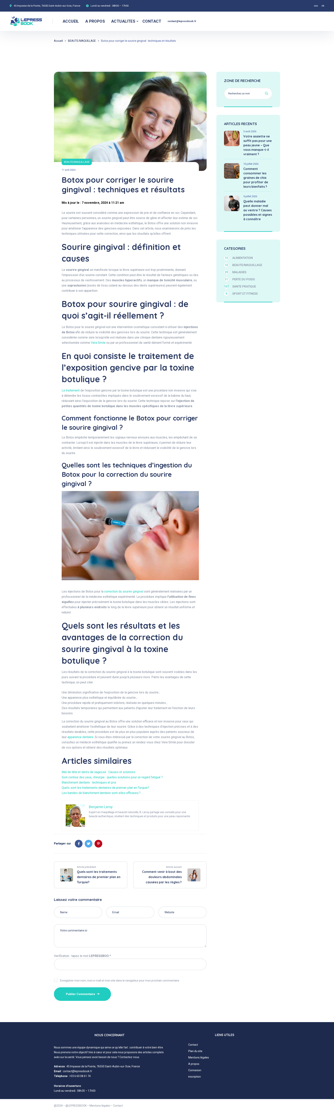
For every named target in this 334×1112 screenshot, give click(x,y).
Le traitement (71, 390)
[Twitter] (88, 844)
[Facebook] (79, 844)
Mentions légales (198, 1057)
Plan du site (195, 1051)
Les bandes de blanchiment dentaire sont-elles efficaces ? (101, 793)
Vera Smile (98, 343)
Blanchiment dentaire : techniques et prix (89, 782)
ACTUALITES (123, 21)
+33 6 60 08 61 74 (80, 1076)
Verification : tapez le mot (82, 956)
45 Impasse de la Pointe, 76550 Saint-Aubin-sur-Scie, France (47, 5)
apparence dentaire (80, 737)
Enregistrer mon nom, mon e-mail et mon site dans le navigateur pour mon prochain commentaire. (120, 980)
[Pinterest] (98, 844)
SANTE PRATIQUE (240, 286)
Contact (193, 1044)
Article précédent (86, 867)
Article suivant (174, 867)
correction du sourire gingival (123, 591)
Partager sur (62, 843)
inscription (194, 1076)
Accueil (58, 40)
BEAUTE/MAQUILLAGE (82, 40)
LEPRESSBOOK (77, 1105)
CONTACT (151, 21)
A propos (193, 1063)
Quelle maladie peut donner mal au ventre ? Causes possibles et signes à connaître (257, 210)
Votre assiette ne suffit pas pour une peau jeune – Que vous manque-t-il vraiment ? (257, 145)
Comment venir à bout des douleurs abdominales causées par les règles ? (162, 877)
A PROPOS (95, 21)
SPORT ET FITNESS (242, 293)
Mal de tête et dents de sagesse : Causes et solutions (98, 772)
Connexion (194, 1070)
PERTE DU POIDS (240, 279)
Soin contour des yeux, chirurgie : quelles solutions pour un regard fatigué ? (112, 777)
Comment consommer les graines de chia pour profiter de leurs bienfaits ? (255, 177)
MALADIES (235, 272)
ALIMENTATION (239, 258)
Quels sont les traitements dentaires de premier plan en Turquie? (105, 788)
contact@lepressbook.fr (182, 21)
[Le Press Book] (26, 21)
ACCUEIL (71, 21)
